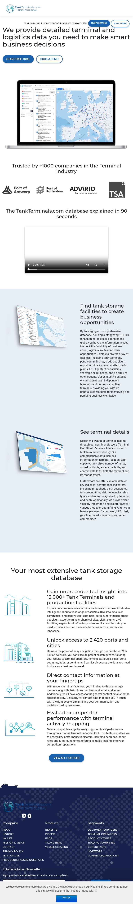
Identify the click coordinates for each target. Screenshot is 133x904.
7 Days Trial (53, 842)
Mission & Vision (14, 842)
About (7, 829)
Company (10, 823)
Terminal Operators (102, 834)
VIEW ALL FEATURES (66, 758)
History (8, 834)
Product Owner (99, 838)
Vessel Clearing (56, 847)
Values (7, 838)
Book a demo (49, 59)
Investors (95, 851)
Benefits (51, 829)
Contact (9, 847)
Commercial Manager (103, 855)
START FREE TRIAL (18, 59)
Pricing (50, 834)
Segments (96, 823)
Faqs (48, 838)
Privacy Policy (13, 851)
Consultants (97, 847)
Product (51, 823)
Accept (66, 897)
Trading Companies (101, 842)
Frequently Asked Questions (23, 859)
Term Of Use (11, 855)
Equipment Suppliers (102, 829)
